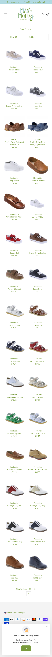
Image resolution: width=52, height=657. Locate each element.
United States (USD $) (15, 613)
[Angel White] (14, 165)
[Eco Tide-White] (14, 310)
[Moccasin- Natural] (37, 165)
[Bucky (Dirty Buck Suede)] (37, 454)
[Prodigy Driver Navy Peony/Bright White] (37, 126)
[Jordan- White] (37, 201)
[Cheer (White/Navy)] (37, 526)
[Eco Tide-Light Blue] (37, 418)
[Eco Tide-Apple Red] (37, 346)
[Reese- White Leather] (14, 90)
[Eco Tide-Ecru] (37, 382)
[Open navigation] (6, 14)
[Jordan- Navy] (37, 54)
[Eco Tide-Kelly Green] (14, 418)
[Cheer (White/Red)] (14, 490)
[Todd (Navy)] (37, 562)
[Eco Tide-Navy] (14, 346)
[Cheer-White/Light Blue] (14, 382)
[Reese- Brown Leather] (37, 237)
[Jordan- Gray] (37, 90)
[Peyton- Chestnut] (14, 273)
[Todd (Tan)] (14, 562)
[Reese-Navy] (37, 273)
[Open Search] (43, 14)
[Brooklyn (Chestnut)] (14, 454)
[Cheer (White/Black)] (14, 526)
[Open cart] (47, 14)
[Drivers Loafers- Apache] (14, 201)
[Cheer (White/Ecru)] (37, 490)
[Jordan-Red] (14, 237)
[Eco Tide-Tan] (37, 310)
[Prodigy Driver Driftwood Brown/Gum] (14, 126)
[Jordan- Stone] (14, 54)
